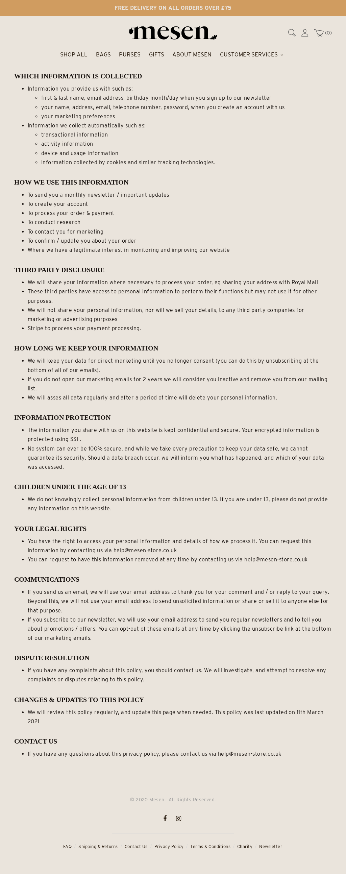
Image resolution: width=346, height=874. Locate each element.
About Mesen (192, 54)
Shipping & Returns (98, 846)
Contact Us (136, 846)
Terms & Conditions (210, 846)
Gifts (156, 54)
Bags (103, 54)
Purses (130, 54)
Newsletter (270, 846)
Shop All (74, 54)
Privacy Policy (169, 846)
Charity (244, 846)
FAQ (67, 846)
